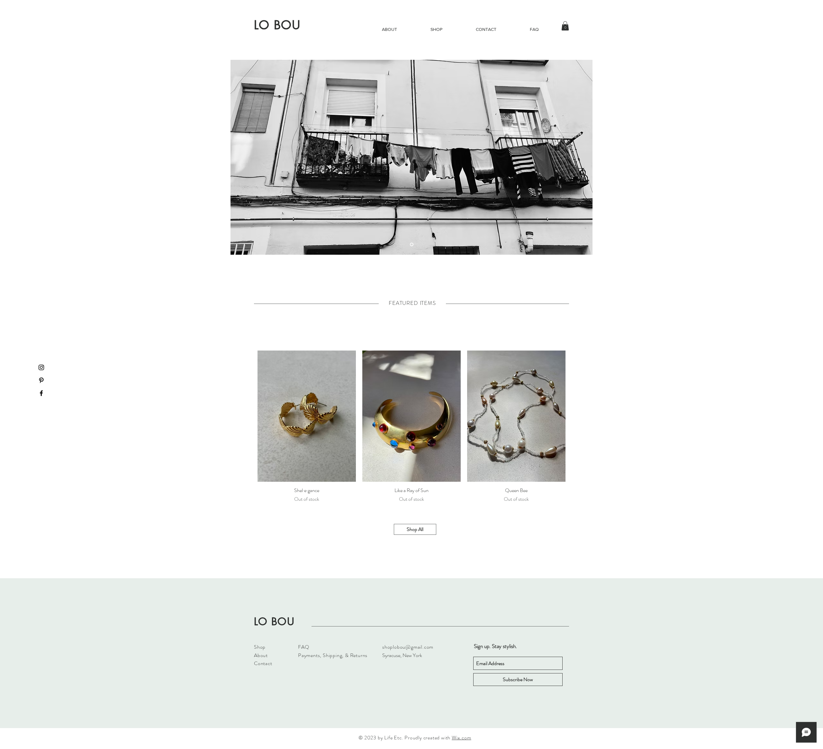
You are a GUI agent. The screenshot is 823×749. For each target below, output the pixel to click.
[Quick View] (307, 416)
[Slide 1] (411, 244)
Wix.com (461, 737)
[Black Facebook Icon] (41, 393)
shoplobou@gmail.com (407, 647)
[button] (565, 26)
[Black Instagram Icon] (41, 367)
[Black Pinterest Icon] (41, 380)
